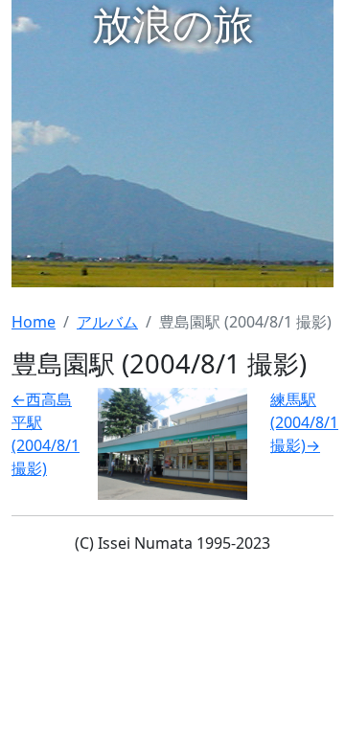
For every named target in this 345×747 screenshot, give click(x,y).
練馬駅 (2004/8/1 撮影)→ (304, 422)
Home (34, 321)
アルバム (107, 321)
